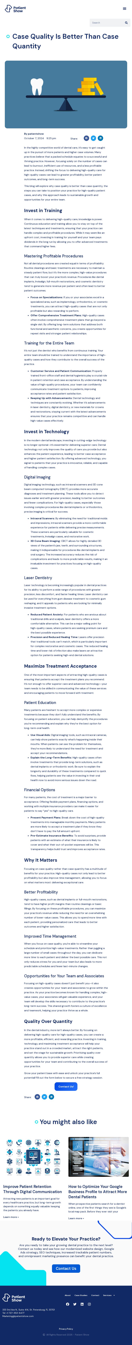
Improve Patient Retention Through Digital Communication (32, 1189)
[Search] (126, 23)
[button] (124, 8)
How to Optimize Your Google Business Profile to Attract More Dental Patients (97, 1191)
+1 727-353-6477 (15, 1312)
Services (107, 1295)
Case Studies (81, 1295)
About (68, 1295)
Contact (95, 1295)
